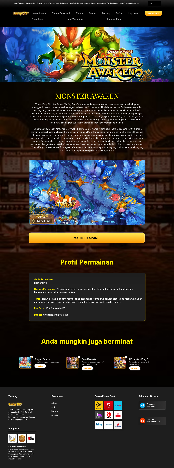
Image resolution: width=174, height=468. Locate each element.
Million (54, 403)
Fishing (54, 411)
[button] (47, 19)
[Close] (31, 357)
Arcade (54, 415)
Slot (53, 407)
